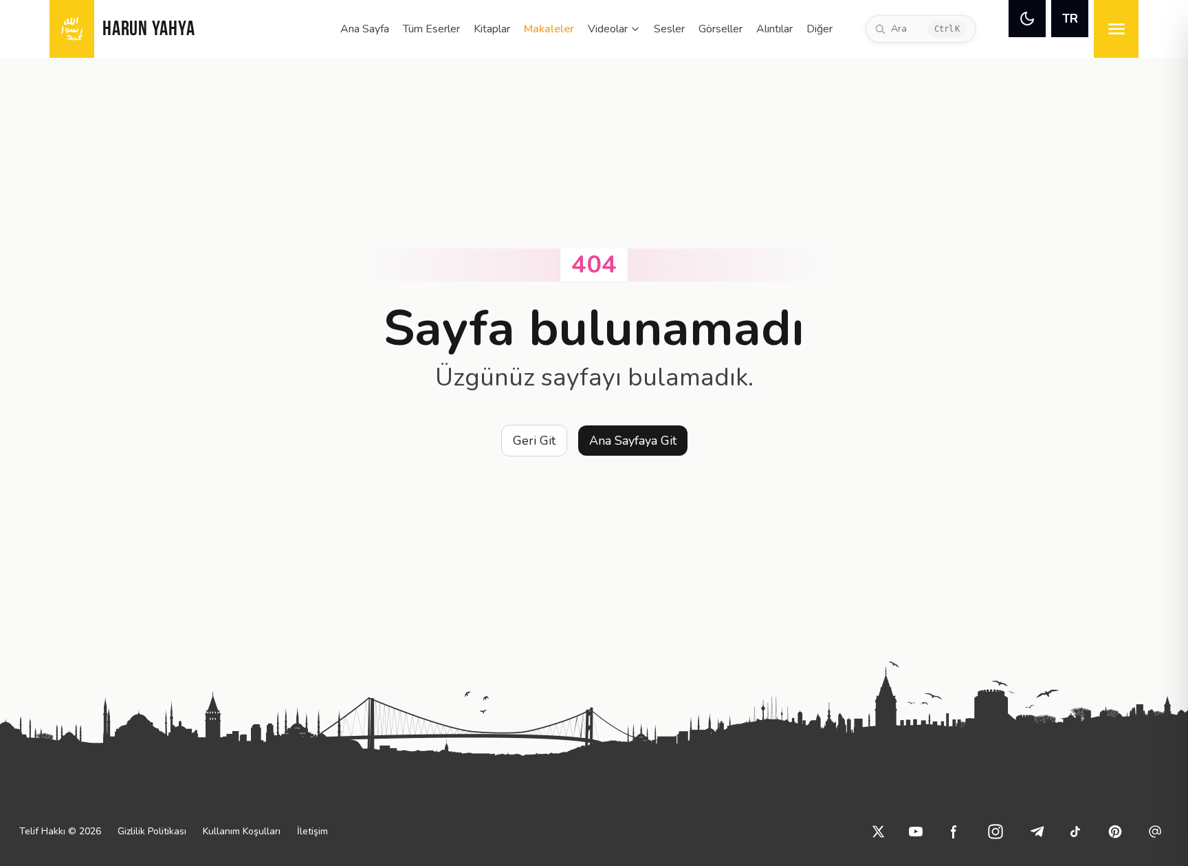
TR (1070, 18)
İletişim (312, 831)
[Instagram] (995, 831)
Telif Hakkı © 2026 (60, 831)
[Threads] (1155, 831)
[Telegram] (1036, 831)
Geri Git (534, 440)
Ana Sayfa (364, 28)
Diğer (819, 28)
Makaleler (549, 28)
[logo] (72, 29)
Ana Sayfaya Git (632, 440)
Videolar (608, 28)
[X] (878, 831)
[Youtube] (916, 831)
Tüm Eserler (431, 28)
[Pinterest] (1115, 831)
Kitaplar (492, 28)
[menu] (1116, 29)
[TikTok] (1075, 831)
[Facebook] (954, 831)
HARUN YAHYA (148, 30)
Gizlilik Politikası (152, 831)
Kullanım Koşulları (241, 831)
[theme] (1027, 18)
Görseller (720, 28)
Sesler (669, 28)
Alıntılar (774, 28)
